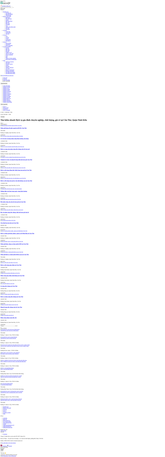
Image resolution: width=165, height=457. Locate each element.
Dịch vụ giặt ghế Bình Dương (7, 369)
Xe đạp (7, 38)
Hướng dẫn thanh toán (7, 427)
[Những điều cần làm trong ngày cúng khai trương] (11, 188)
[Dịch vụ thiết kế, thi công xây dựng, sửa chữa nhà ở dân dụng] (14, 360)
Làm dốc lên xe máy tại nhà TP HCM (8, 338)
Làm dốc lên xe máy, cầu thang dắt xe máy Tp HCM (11, 392)
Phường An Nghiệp (7, 93)
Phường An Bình (6, 86)
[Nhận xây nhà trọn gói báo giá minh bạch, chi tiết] (11, 375)
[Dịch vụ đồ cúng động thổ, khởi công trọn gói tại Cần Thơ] (13, 167)
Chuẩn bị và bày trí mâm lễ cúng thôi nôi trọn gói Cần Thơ (16, 159)
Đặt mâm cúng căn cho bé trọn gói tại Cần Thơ (13, 202)
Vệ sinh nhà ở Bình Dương (6, 384)
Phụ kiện (7, 28)
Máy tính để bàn (9, 21)
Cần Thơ (5, 78)
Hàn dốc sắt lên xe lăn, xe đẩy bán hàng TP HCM (11, 400)
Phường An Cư (6, 88)
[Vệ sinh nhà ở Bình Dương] (7, 383)
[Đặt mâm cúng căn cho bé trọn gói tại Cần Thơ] (11, 199)
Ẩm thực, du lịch (9, 64)
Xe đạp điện (8, 39)
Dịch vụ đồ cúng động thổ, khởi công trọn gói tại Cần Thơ (16, 170)
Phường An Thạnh (7, 96)
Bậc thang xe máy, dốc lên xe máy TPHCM (9, 353)
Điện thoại (8, 17)
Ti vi (7, 25)
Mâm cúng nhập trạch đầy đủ (8, 317)
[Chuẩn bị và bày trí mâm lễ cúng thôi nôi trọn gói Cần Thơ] (13, 157)
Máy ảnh (7, 22)
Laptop (7, 20)
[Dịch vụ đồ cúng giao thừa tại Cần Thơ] (9, 262)
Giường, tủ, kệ (9, 52)
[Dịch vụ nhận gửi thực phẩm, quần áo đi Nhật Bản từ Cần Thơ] (14, 230)
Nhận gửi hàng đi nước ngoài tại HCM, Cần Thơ (14, 128)
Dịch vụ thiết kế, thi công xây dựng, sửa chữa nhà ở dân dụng (13, 361)
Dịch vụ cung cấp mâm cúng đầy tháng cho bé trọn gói (15, 149)
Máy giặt (7, 49)
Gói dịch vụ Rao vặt (6, 6)
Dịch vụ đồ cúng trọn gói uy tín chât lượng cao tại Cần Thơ (16, 180)
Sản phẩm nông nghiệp (10, 73)
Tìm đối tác (8, 44)
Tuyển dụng (8, 32)
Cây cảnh (8, 68)
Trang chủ (5, 77)
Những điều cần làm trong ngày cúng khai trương (14, 191)
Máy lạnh (8, 50)
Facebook (5, 434)
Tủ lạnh (7, 47)
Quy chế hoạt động (7, 421)
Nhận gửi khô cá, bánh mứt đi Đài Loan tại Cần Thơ (15, 254)
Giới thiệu (5, 418)
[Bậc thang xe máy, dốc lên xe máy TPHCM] (10, 352)
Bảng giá (5, 419)
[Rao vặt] (5, 4)
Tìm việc (7, 33)
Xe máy (7, 37)
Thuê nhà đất (8, 15)
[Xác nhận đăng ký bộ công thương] (8, 442)
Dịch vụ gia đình (9, 45)
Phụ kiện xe (8, 40)
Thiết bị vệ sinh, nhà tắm (11, 58)
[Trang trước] (1, 327)
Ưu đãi (4, 424)
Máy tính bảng (9, 18)
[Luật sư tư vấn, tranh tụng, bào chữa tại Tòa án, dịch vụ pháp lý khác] (15, 344)
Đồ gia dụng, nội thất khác (11, 59)
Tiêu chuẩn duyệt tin (7, 422)
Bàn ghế (7, 51)
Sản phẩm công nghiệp (10, 72)
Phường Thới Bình (7, 100)
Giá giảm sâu (8, 13)
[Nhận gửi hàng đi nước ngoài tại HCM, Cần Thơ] (11, 125)
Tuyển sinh (8, 31)
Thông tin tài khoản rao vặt (8, 425)
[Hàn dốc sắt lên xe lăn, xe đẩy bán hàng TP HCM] (11, 399)
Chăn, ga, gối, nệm (9, 53)
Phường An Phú (6, 95)
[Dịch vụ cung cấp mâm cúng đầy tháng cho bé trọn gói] (12, 146)
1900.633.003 (3, 430)
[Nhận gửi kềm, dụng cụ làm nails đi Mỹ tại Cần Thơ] (12, 241)
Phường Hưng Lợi (7, 98)
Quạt (7, 55)
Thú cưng (8, 62)
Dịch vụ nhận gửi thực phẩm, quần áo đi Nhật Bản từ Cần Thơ (17, 233)
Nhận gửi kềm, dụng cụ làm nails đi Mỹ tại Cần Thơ (14, 244)
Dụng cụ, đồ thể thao (10, 69)
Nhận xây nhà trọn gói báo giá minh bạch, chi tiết (11, 377)
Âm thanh (8, 24)
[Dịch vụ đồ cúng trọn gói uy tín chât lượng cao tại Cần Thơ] (13, 178)
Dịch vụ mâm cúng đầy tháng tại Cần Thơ (12, 296)
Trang (2, 325)
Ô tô (6, 36)
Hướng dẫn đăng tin (7, 426)
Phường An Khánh (7, 91)
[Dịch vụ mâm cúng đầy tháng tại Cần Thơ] (10, 294)
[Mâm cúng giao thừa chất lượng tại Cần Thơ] (10, 273)
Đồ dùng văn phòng (10, 71)
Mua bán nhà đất (9, 14)
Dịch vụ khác (8, 43)
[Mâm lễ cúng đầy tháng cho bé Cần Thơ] (9, 304)
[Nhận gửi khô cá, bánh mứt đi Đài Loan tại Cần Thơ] (12, 252)
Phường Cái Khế (6, 97)
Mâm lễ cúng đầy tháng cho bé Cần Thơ (11, 307)
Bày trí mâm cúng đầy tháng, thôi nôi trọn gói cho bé (15, 212)
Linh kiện (8, 29)
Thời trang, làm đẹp (10, 61)
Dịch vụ (4, 106)
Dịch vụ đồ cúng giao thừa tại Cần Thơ (11, 265)
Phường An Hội (6, 90)
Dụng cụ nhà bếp (9, 54)
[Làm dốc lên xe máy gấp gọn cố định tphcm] (10, 329)
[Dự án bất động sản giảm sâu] (7, 75)
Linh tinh (7, 66)
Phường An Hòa (6, 89)
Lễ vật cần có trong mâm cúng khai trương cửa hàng (15, 138)
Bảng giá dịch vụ (6, 420)
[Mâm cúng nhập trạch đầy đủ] (7, 315)
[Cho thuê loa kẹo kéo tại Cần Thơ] (8, 220)
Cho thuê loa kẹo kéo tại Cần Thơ (10, 223)
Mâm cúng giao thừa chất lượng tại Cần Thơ (12, 275)
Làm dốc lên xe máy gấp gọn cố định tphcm (9, 330)
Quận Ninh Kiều (6, 80)
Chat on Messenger (12, 455)
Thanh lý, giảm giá (9, 67)
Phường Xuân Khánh (7, 102)
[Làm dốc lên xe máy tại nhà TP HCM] (9, 337)
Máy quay (8, 23)
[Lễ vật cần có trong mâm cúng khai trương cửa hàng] (12, 136)
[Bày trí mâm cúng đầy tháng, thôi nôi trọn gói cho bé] (12, 209)
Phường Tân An (6, 99)
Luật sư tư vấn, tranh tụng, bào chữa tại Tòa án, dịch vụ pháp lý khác (15, 346)
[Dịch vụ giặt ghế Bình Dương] (7, 368)
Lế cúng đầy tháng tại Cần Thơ (9, 286)
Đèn (6, 57)
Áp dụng (2, 116)
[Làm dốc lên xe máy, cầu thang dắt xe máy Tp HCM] (12, 391)
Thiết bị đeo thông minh (10, 26)
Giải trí (7, 65)
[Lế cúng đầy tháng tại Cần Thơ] (7, 283)
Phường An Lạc (6, 92)
